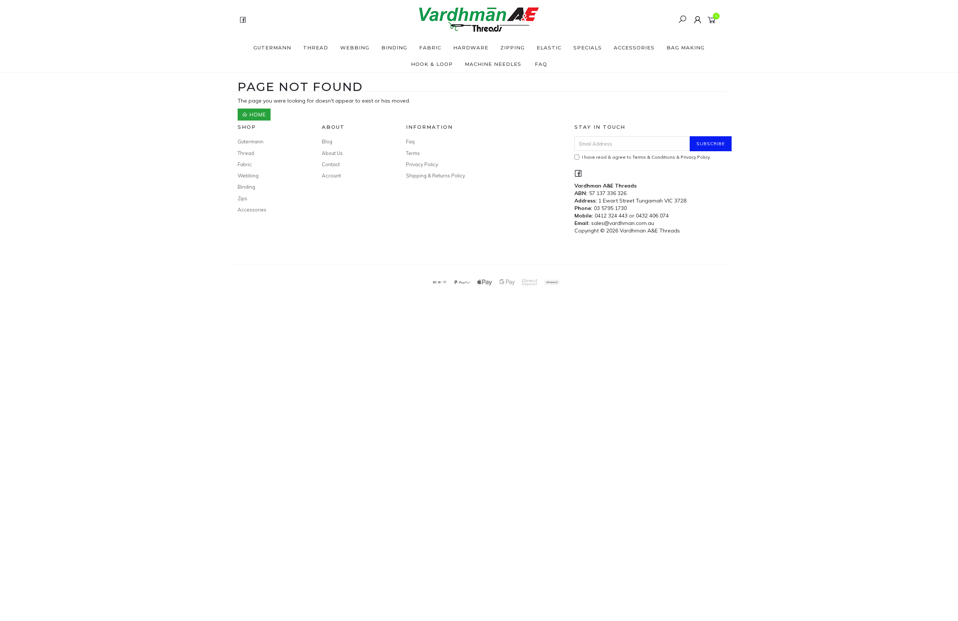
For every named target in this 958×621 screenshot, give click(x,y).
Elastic (549, 48)
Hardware (470, 48)
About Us (332, 153)
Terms (413, 153)
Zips (242, 198)
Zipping (512, 48)
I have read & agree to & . (646, 157)
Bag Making (685, 48)
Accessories (634, 48)
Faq (410, 141)
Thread (315, 48)
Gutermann (272, 48)
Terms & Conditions (653, 157)
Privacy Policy (422, 164)
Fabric (430, 48)
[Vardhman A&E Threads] (478, 19)
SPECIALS (587, 48)
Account (331, 176)
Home (257, 114)
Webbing (354, 48)
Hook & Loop (432, 64)
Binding (394, 48)
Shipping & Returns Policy (435, 176)
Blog (327, 141)
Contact (331, 164)
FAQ (541, 64)
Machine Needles (493, 64)
